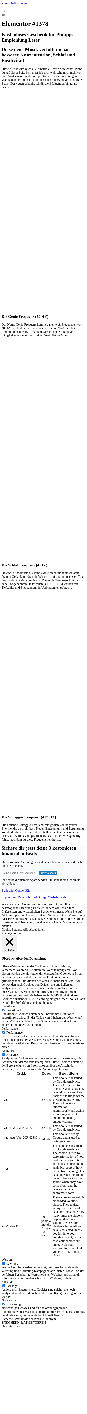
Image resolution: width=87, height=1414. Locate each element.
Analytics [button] (8, 1050)
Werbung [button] (7, 1259)
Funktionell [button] (9, 1006)
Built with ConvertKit (16, 890)
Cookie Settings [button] (12, 929)
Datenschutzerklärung (32, 897)
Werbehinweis (57, 897)
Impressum (9, 897)
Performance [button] (10, 1028)
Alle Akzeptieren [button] (34, 929)
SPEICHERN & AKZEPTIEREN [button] (24, 1322)
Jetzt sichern (48, 872)
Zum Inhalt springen (15, 3)
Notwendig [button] (9, 1300)
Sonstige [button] (7, 1281)
